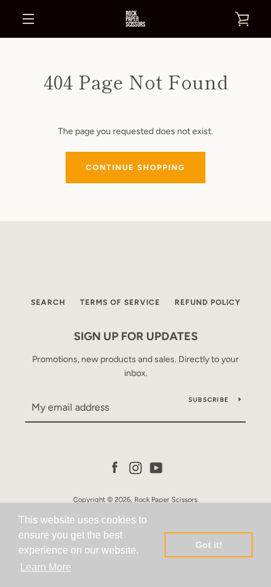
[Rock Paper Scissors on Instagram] (135, 467)
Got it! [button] (208, 545)
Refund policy (208, 302)
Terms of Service (120, 302)
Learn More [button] (45, 567)
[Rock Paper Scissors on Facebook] (114, 467)
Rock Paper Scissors (165, 499)
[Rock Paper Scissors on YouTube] (156, 467)
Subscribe (208, 400)
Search (48, 302)
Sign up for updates (136, 336)
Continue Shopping (135, 167)
